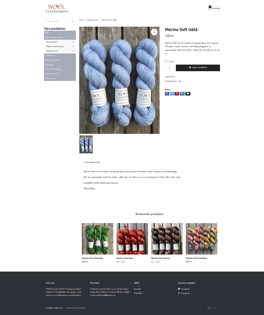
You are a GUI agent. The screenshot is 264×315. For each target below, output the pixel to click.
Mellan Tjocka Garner (55, 46)
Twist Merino (50, 78)
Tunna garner (51, 42)
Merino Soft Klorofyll (92, 258)
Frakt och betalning (53, 69)
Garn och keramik (52, 60)
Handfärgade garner (54, 37)
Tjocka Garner (52, 51)
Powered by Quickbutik (75, 308)
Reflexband (49, 55)
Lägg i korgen (199, 68)
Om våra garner (51, 74)
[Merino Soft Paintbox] (201, 239)
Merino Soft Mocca (160, 258)
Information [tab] (92, 163)
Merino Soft (92, 20)
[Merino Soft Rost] (132, 239)
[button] (216, 241)
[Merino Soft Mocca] (167, 239)
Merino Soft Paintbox (196, 258)
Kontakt (137, 289)
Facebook (185, 289)
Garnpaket (49, 65)
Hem (47, 33)
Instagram (185, 293)
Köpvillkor (138, 293)
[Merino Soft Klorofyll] (97, 239)
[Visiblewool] (57, 8)
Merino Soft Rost (124, 258)
